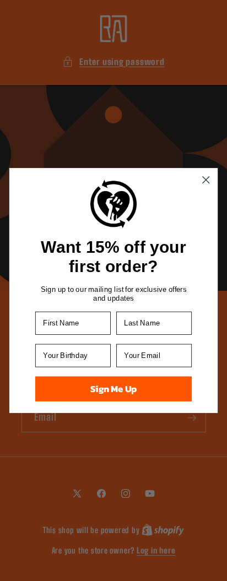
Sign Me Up (113, 389)
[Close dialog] (206, 180)
